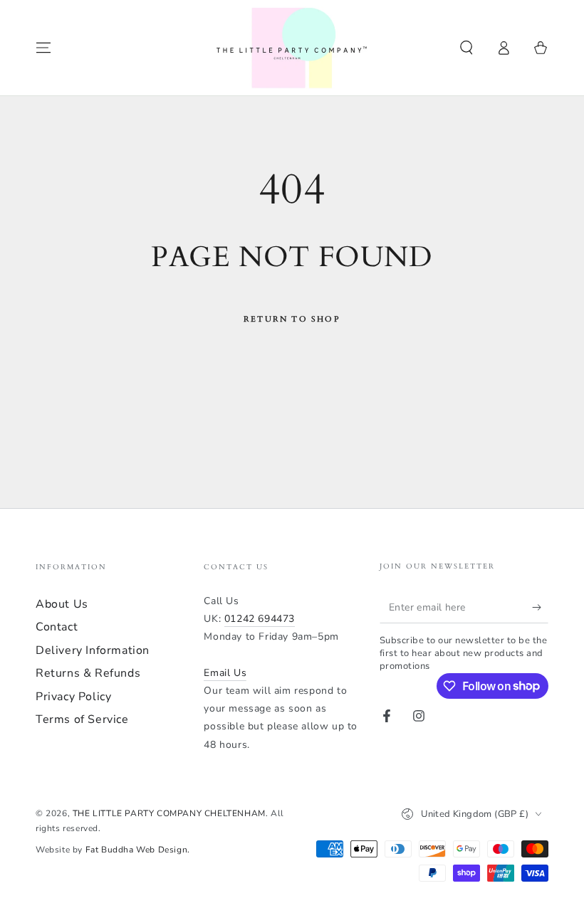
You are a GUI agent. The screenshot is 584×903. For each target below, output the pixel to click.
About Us (62, 604)
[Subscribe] (540, 607)
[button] (466, 47)
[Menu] (43, 47)
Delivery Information (93, 650)
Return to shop (292, 319)
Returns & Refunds (88, 673)
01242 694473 (259, 618)
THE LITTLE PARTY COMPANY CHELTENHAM (169, 813)
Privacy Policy (73, 696)
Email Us (225, 673)
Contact (57, 627)
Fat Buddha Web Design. (137, 849)
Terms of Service (82, 719)
